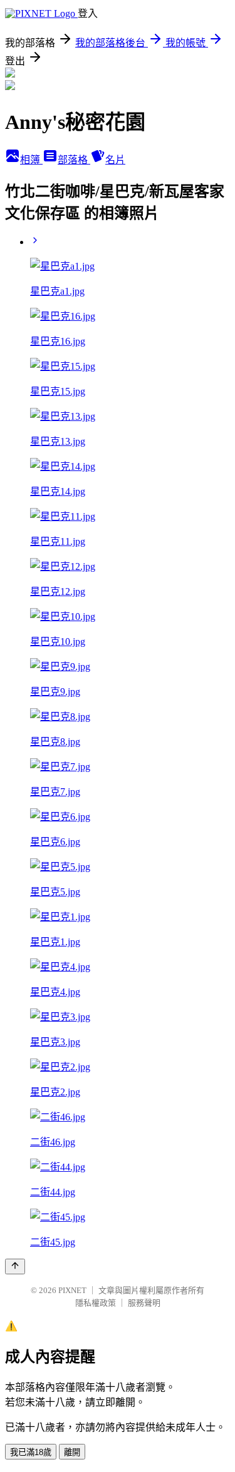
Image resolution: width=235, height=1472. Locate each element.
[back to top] (15, 1266)
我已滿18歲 (30, 1452)
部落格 (74, 160)
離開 (72, 1452)
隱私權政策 (95, 1302)
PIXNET (72, 1290)
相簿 (31, 160)
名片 (115, 160)
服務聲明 (144, 1302)
